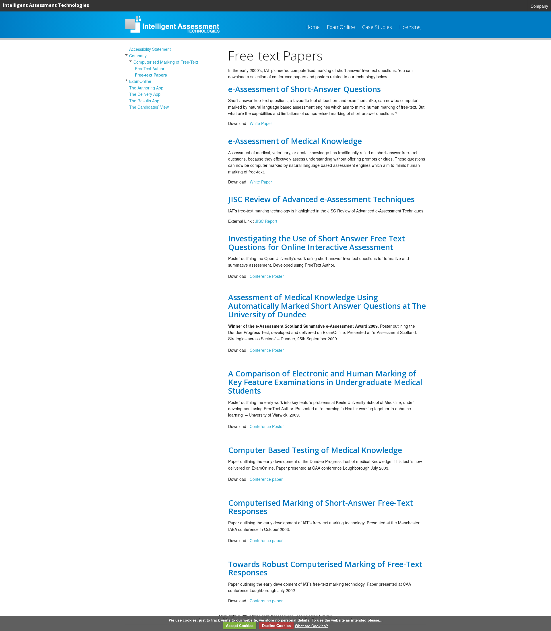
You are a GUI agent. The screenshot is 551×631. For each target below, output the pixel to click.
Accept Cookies (239, 625)
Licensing (409, 27)
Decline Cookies (276, 625)
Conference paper (266, 479)
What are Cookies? (311, 625)
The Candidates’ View (149, 107)
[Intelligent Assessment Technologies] (172, 31)
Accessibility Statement (150, 49)
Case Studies (377, 27)
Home (312, 27)
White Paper (261, 123)
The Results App (144, 100)
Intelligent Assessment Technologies (46, 5)
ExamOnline (341, 27)
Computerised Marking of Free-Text (165, 62)
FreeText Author (149, 68)
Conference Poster (267, 276)
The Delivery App (144, 94)
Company (539, 6)
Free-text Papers (151, 75)
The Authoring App (146, 88)
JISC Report (266, 221)
